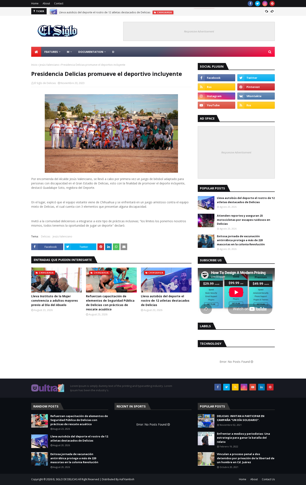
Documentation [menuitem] (90, 52)
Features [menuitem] (51, 52)
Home (35, 3)
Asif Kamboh (126, 479)
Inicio (34, 65)
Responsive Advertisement (199, 31)
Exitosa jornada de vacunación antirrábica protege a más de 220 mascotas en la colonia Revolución (241, 240)
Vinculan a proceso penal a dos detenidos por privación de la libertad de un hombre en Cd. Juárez (245, 458)
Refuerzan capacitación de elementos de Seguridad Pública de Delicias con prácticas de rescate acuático (110, 302)
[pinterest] (272, 3)
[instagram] (264, 3)
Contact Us (268, 479)
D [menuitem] (113, 52)
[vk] (256, 96)
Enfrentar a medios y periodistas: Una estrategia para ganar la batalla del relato (243, 438)
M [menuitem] (68, 52)
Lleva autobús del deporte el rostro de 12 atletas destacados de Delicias (105, 11)
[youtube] (216, 105)
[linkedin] (261, 387)
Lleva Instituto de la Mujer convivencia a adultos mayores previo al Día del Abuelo (54, 300)
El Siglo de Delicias (45, 83)
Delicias (45, 236)
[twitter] (257, 3)
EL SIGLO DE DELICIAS (65, 479)
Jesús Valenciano (49, 65)
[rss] (216, 86)
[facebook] (250, 3)
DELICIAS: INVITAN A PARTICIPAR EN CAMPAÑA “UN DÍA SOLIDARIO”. (240, 418)
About (46, 3)
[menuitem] (36, 52)
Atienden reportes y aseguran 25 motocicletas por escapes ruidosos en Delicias (243, 220)
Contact (58, 3)
